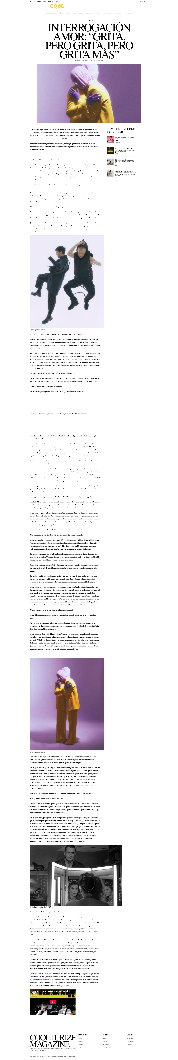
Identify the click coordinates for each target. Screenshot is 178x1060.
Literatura (90, 13)
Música (61, 13)
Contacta (128, 13)
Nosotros (118, 13)
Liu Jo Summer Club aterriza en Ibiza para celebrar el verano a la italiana (124, 161)
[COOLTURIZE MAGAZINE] (57, 7)
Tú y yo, (64, 540)
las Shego (81, 565)
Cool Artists (51, 13)
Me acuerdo (71, 540)
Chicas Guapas (83, 540)
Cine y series (71, 13)
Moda (99, 13)
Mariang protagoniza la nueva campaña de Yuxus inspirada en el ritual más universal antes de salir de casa (125, 173)
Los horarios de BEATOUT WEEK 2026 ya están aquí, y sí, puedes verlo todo (124, 150)
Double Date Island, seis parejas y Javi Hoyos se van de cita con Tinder (125, 138)
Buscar (89, 7)
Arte (81, 13)
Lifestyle (107, 13)
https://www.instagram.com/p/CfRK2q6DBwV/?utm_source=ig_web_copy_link (61, 497)
